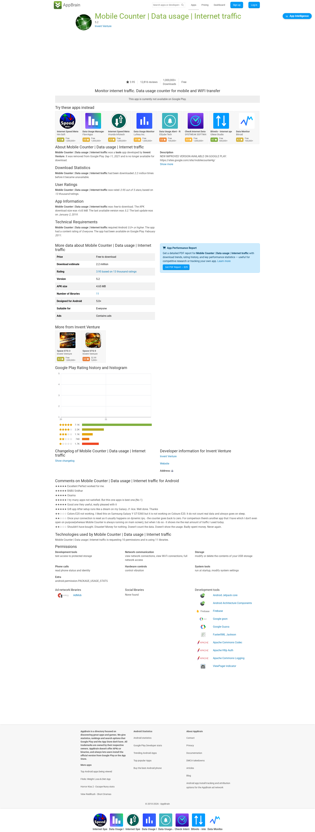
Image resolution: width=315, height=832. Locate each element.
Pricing (205, 5)
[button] (210, 471)
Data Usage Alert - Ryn (170, 131)
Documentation (194, 753)
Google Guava (221, 626)
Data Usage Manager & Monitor (93, 131)
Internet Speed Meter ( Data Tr (67, 131)
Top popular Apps (142, 760)
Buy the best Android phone (148, 768)
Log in (254, 5)
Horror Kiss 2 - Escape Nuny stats (98, 786)
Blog (188, 775)
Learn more (224, 261)
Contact (190, 738)
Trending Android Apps (145, 753)
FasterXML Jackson (224, 634)
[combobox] (166, 4)
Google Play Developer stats (148, 745)
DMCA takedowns (195, 760)
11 (97, 293)
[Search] (182, 5)
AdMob (77, 595)
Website (164, 463)
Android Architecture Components (232, 602)
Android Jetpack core (225, 595)
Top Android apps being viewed (96, 771)
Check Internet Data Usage (195, 131)
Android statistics (142, 738)
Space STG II (89, 351)
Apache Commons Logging (228, 658)
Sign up (237, 5)
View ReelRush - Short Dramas (96, 794)
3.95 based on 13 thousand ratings (116, 271)
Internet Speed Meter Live (118, 131)
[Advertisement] (153, 55)
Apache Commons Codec (227, 642)
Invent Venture (87, 327)
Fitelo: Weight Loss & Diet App (96, 779)
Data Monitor (243, 131)
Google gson (220, 618)
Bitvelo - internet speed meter (221, 131)
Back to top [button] (306, 802)
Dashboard (219, 5)
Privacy (190, 745)
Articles (190, 768)
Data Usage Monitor (144, 131)
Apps (193, 5)
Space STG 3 (63, 351)
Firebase (218, 610)
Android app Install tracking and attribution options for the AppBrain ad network (208, 785)
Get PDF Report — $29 (176, 267)
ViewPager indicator (224, 665)
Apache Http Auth (223, 650)
